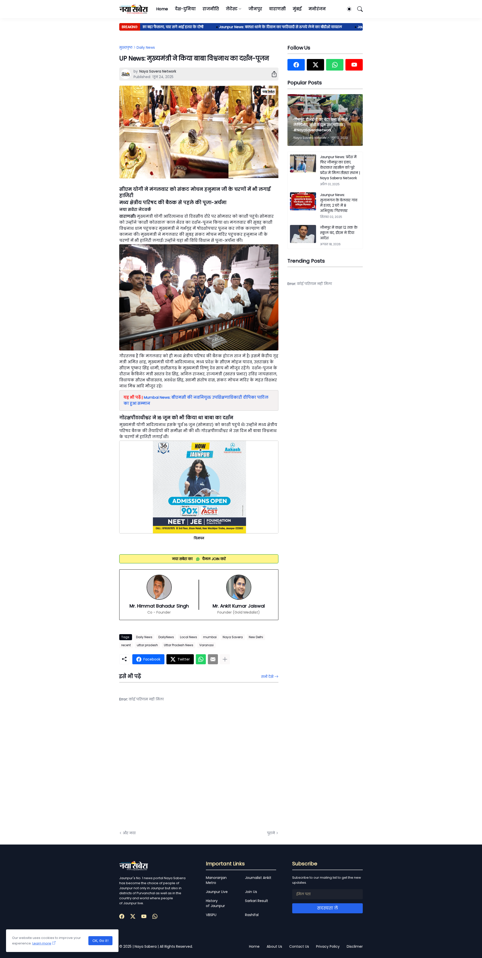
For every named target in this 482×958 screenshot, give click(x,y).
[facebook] (296, 65)
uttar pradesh (147, 645)
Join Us (251, 891)
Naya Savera (233, 637)
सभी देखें (267, 676)
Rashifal (252, 914)
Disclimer (355, 946)
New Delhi (256, 637)
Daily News (146, 47)
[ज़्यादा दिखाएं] (225, 659)
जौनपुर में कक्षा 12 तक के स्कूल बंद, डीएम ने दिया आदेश (338, 233)
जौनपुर (255, 9)
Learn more (41, 943)
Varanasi (206, 645)
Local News (188, 637)
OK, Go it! (100, 940)
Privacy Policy (328, 946)
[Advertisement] (169, 770)
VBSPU (211, 914)
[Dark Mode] (347, 9)
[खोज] (358, 9)
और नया (129, 832)
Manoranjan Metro (216, 880)
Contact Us (299, 946)
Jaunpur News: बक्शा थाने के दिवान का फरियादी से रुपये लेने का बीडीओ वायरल (262, 26)
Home (162, 9)
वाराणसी (277, 9)
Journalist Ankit (258, 877)
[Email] (213, 659)
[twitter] (315, 65)
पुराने (271, 832)
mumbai (210, 637)
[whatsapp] (334, 65)
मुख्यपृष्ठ (126, 47)
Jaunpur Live (217, 891)
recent (126, 645)
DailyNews (166, 637)
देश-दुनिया (185, 9)
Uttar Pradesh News (178, 645)
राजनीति (211, 9)
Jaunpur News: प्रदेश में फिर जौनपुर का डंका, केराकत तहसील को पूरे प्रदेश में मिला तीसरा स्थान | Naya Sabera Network (340, 167)
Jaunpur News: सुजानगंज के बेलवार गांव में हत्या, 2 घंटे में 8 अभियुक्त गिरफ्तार (338, 202)
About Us (274, 946)
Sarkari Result (256, 900)
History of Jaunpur (215, 903)
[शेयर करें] (272, 74)
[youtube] (354, 65)
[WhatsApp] (201, 659)
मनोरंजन (317, 9)
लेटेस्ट (231, 9)
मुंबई (297, 9)
